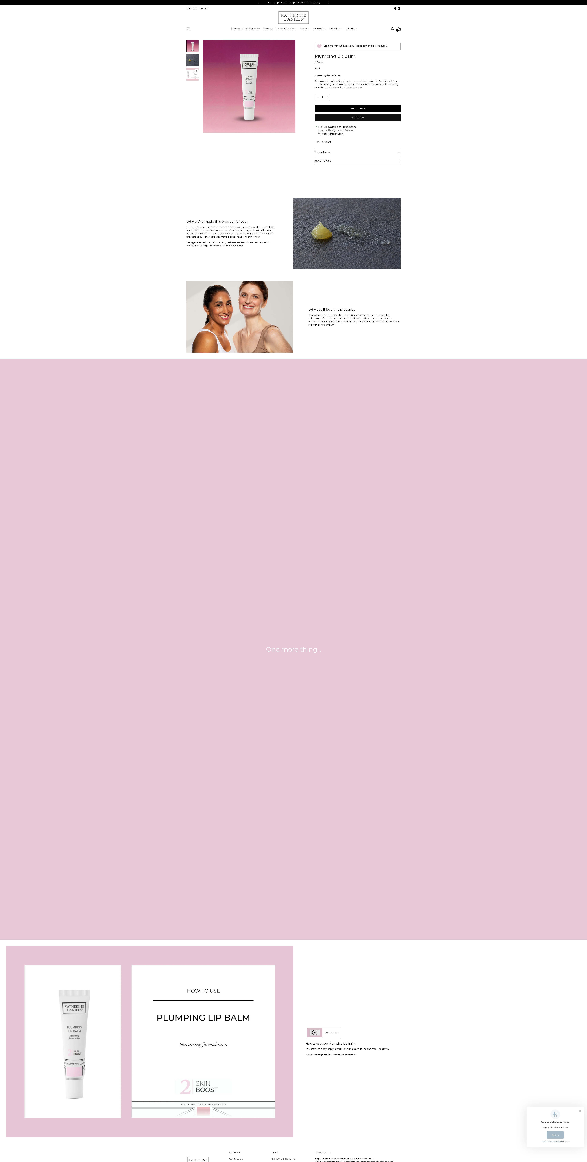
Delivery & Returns (283, 1158)
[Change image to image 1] (192, 46)
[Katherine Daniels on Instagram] (399, 8)
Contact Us (236, 1158)
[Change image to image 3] (192, 74)
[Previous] (258, 2)
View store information (330, 133)
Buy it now (357, 118)
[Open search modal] (188, 29)
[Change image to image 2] (192, 60)
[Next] (328, 2)
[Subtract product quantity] (318, 97)
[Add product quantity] (327, 97)
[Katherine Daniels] (293, 17)
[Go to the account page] (392, 29)
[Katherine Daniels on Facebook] (395, 8)
